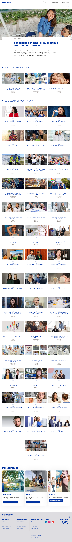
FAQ (60, 2)
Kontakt (63, 2)
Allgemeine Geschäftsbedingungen (37, 537)
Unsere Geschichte (5, 528)
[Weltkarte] (65, 522)
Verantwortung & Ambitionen (21, 526)
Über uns (3, 521)
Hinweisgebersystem (55, 2)
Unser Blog (19, 38)
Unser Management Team (6, 526)
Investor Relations (20, 528)
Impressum (68, 2)
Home (15, 38)
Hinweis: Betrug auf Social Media (36, 535)
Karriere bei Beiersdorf (20, 521)
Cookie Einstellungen (34, 528)
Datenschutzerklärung (34, 526)
